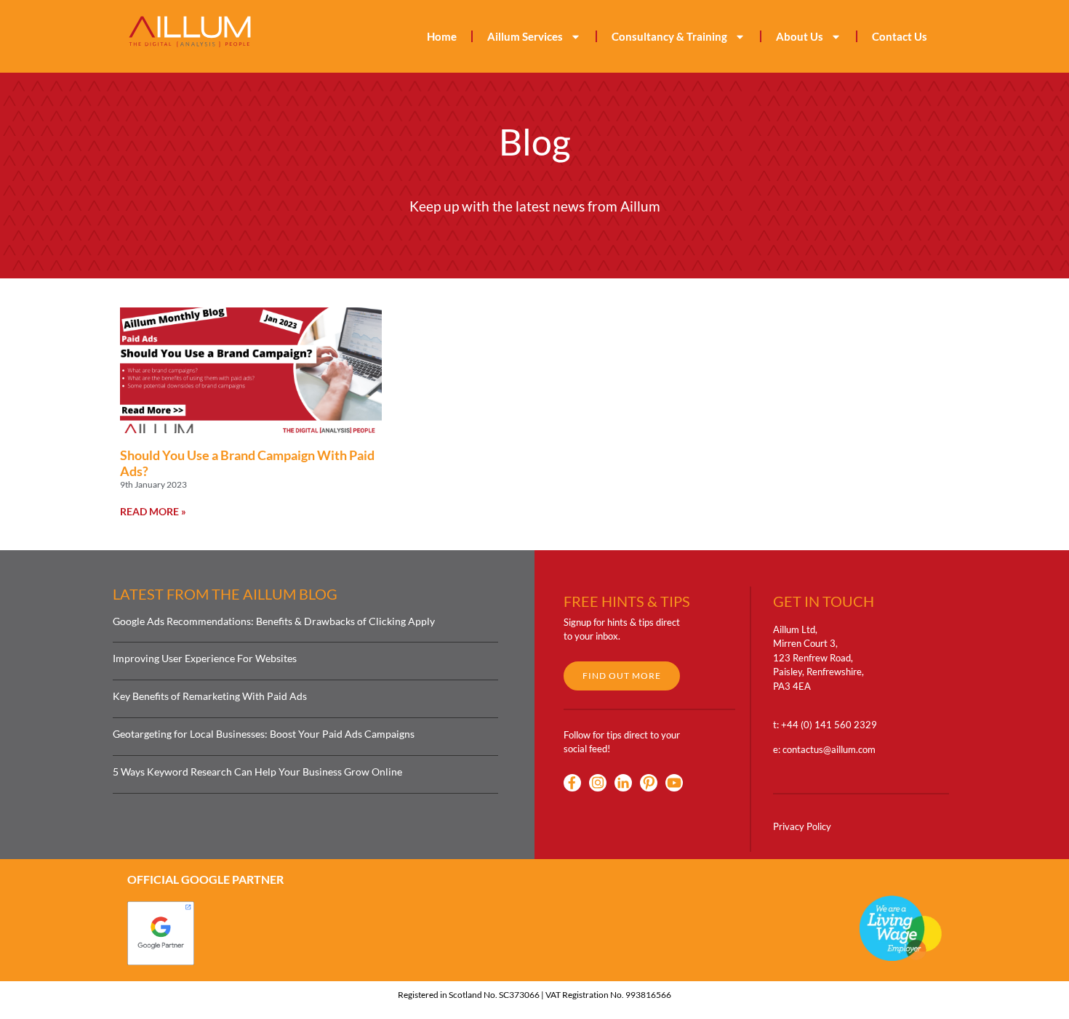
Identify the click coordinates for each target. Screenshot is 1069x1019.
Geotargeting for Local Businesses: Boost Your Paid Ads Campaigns (264, 734)
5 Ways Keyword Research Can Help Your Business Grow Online (257, 771)
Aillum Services (525, 36)
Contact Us (899, 36)
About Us (799, 36)
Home (442, 36)
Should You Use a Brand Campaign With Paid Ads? (247, 463)
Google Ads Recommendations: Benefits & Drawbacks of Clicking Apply (274, 621)
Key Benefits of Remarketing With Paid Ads (210, 696)
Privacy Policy (802, 826)
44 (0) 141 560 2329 (832, 724)
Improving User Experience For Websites (205, 658)
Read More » (153, 511)
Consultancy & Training (669, 36)
